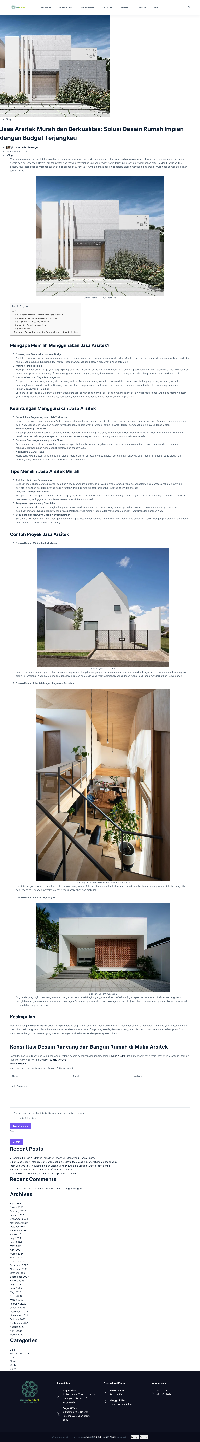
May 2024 (15, 1245)
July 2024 (15, 1238)
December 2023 (19, 1265)
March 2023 (16, 1299)
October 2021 (17, 1319)
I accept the (25, 1118)
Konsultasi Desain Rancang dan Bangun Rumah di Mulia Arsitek (45, 332)
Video (13, 1368)
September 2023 (19, 1276)
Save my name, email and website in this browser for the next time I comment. (50, 1113)
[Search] (189, 7)
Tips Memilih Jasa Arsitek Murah (34, 321)
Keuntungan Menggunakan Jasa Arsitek (38, 318)
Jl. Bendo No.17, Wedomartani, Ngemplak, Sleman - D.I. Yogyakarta (79, 1398)
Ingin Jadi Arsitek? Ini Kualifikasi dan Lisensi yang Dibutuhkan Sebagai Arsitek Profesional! (60, 1165)
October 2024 (18, 1226)
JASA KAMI (46, 7)
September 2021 (19, 1323)
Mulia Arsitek (118, 1055)
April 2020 (16, 1330)
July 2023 (15, 1284)
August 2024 (17, 1234)
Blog (8, 119)
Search (13, 1131)
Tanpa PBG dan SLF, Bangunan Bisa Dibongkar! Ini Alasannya (43, 1173)
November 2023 (19, 1269)
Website (138, 1076)
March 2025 (16, 1207)
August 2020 (17, 1326)
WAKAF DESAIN (65, 7)
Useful (13, 1365)
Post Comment (21, 1126)
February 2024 (18, 1257)
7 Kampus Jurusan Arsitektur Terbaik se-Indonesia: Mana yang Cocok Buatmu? (53, 1157)
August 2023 (17, 1280)
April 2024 (16, 1249)
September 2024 (19, 1230)
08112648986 (164, 1394)
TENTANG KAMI (87, 7)
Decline (144, 1437)
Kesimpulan (24, 328)
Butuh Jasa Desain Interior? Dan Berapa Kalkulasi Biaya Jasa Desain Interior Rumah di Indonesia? (63, 1161)
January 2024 (17, 1261)
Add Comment (20, 1086)
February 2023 (18, 1303)
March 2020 (16, 1334)
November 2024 (19, 1222)
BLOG (156, 7)
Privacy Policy (31, 1118)
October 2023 (18, 1272)
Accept (135, 1437)
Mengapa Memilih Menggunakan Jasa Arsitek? (41, 315)
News (13, 1361)
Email (76, 1076)
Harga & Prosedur (20, 1353)
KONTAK (124, 7)
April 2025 (16, 1203)
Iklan (12, 1357)
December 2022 (19, 1311)
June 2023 (16, 1288)
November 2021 (19, 1315)
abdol (19, 1188)
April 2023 (16, 1296)
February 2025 (18, 1211)
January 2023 (17, 1307)
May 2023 (15, 1292)
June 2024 (16, 1242)
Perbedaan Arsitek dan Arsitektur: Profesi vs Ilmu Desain (41, 1169)
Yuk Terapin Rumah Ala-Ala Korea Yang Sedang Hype (55, 1188)
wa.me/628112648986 (53, 1059)
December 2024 (19, 1218)
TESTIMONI (141, 7)
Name (16, 1076)
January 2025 (17, 1215)
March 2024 (16, 1253)
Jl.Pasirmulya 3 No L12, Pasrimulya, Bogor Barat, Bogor (76, 1415)
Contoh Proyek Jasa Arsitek (32, 325)
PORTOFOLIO (107, 7)
